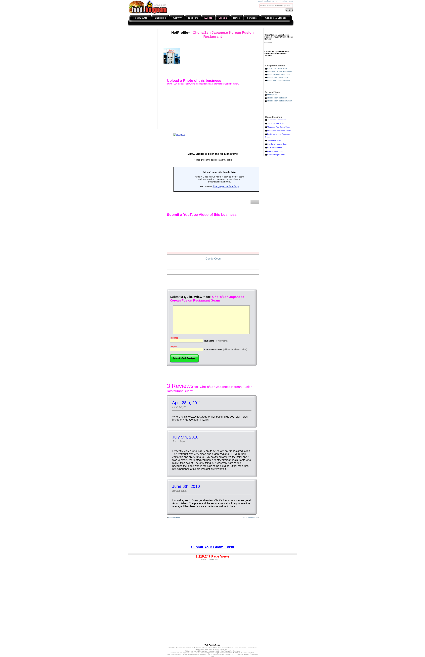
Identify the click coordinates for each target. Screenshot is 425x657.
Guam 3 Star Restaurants (277, 69)
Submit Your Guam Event (212, 547)
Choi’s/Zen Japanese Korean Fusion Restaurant (212, 34)
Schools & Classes (276, 17)
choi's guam (272, 95)
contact (284, 1)
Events (208, 17)
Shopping (160, 17)
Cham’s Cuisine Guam (249, 517)
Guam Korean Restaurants (277, 77)
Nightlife (193, 17)
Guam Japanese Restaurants (278, 74)
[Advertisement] (142, 79)
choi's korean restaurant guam (279, 101)
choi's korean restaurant (277, 98)
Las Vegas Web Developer (230, 651)
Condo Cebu (213, 258)
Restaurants (140, 17)
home (291, 1)
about (278, 1)
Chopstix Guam (174, 517)
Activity (177, 17)
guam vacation (225, 654)
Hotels (237, 17)
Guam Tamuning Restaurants (278, 80)
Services (252, 17)
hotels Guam (252, 648)
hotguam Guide (214, 651)
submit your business (266, 1)
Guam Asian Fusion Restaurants (279, 71)
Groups (222, 17)
